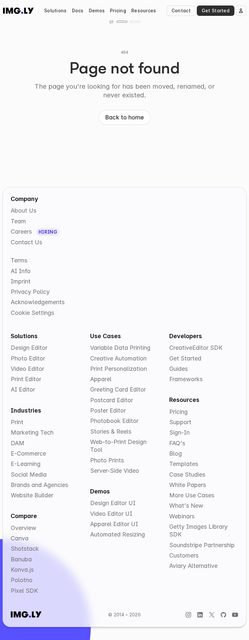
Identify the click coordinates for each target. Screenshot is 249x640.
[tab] (122, 21)
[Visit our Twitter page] (211, 614)
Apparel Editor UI (114, 524)
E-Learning (26, 463)
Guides (178, 368)
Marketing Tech (32, 432)
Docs (78, 10)
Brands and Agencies (39, 484)
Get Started (216, 10)
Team (18, 221)
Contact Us (26, 242)
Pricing (118, 10)
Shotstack (25, 548)
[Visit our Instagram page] (188, 614)
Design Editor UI (113, 503)
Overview (23, 527)
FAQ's (177, 443)
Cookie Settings (32, 312)
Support (180, 422)
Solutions (55, 10)
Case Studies (187, 474)
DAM (17, 443)
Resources (143, 10)
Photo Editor (28, 358)
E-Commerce (28, 453)
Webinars (182, 516)
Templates (183, 463)
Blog (175, 453)
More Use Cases (191, 495)
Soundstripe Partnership (202, 545)
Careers (22, 231)
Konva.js (22, 569)
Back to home (124, 117)
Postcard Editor (111, 400)
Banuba (21, 559)
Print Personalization (118, 368)
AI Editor (23, 389)
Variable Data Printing (120, 347)
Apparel (101, 379)
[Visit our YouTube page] (235, 614)
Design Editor (29, 347)
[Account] (241, 11)
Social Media (29, 474)
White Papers (187, 484)
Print (17, 422)
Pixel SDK (24, 590)
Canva (20, 538)
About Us (23, 210)
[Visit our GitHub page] (223, 614)
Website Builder (32, 495)
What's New (186, 505)
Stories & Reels (110, 431)
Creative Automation (118, 358)
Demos (97, 10)
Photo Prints (107, 460)
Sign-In (179, 432)
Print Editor (26, 379)
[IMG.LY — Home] (18, 10)
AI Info (20, 271)
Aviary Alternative (193, 565)
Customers (183, 555)
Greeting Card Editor (118, 389)
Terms (19, 260)
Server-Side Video (114, 470)
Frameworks (186, 379)
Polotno (21, 580)
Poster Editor (108, 410)
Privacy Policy (30, 291)
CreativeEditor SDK (195, 347)
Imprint (20, 281)
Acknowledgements (38, 302)
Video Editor (27, 368)
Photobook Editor (114, 420)
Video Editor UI (111, 513)
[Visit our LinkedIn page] (200, 614)
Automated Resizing (117, 534)
